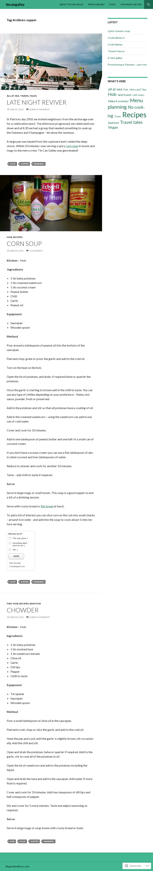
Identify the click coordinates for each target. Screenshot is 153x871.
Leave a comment (39, 109)
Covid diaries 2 (116, 37)
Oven (117, 116)
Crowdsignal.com (17, 566)
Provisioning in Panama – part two (127, 64)
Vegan (113, 127)
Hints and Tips (137, 89)
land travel (124, 94)
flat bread (47, 506)
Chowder (23, 610)
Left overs (138, 94)
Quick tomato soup (119, 31)
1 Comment (36, 250)
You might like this (131, 4)
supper (25, 164)
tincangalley (15, 4)
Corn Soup (24, 243)
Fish (9, 603)
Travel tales (28, 95)
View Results (15, 563)
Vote (16, 556)
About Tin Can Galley (71, 4)
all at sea (13, 95)
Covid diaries (115, 44)
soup (13, 164)
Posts (112, 4)
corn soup (72, 146)
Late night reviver (36, 102)
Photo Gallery (96, 4)
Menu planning (125, 103)
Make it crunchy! (118, 101)
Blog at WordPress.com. (18, 866)
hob (12, 841)
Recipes (17, 237)
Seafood (35, 603)
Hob (9, 237)
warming (39, 164)
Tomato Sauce (116, 51)
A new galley (115, 57)
